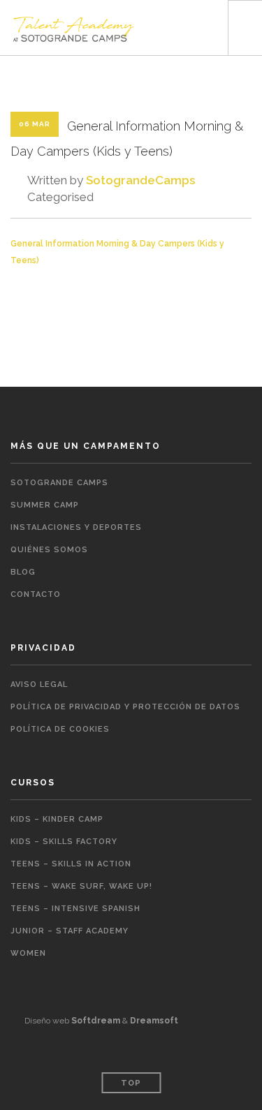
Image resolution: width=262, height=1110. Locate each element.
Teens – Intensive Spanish (75, 908)
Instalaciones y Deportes (76, 527)
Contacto (35, 594)
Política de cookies (60, 729)
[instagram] (247, 1051)
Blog (23, 572)
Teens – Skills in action (70, 863)
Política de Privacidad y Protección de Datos (125, 706)
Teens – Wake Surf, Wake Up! (81, 886)
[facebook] (200, 1051)
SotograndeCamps (140, 180)
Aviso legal (39, 684)
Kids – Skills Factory (63, 841)
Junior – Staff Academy (69, 930)
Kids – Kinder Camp (56, 819)
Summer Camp (44, 505)
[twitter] (223, 1051)
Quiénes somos (49, 549)
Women (28, 953)
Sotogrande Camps (59, 482)
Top (131, 1083)
